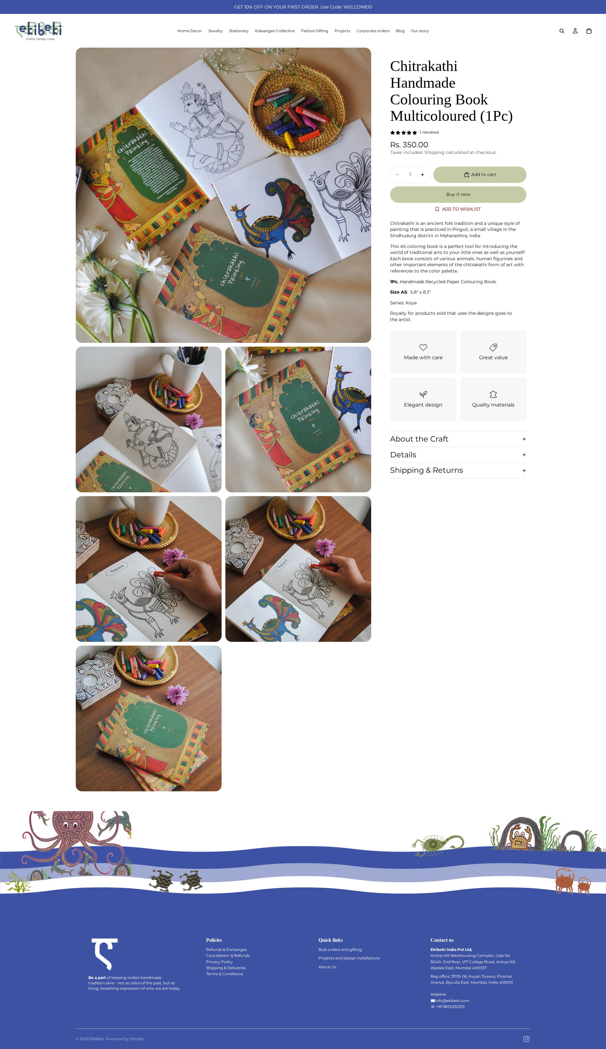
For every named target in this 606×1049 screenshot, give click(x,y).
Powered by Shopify (125, 1038)
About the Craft (419, 438)
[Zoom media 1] (223, 195)
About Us (327, 966)
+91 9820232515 (450, 1006)
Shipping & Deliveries (226, 967)
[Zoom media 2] (149, 419)
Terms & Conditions (224, 973)
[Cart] (589, 31)
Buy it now (458, 194)
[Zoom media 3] (298, 419)
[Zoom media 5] (298, 569)
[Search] (562, 31)
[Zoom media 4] (149, 569)
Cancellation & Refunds (228, 955)
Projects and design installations (349, 958)
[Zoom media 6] (149, 718)
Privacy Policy (219, 961)
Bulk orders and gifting (340, 949)
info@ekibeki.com (452, 1000)
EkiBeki (97, 1038)
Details (403, 454)
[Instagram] (526, 1039)
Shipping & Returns (426, 470)
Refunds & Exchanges (226, 949)
